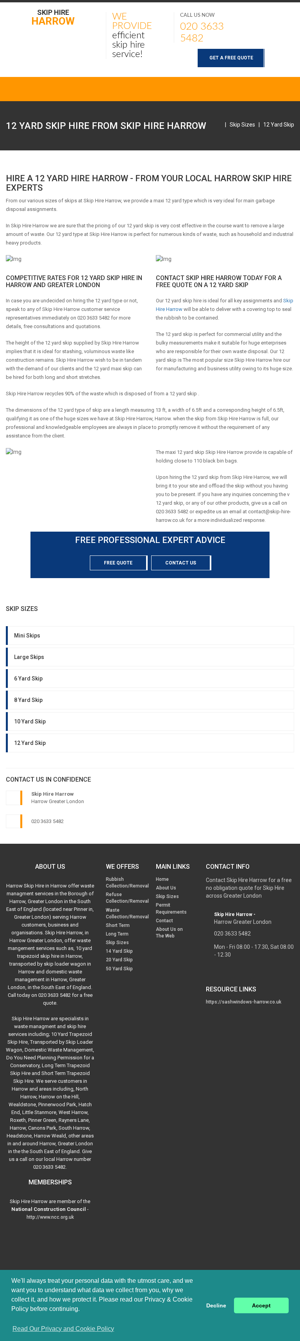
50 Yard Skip (119, 968)
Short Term (118, 925)
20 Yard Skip (119, 959)
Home (162, 879)
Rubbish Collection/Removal (127, 883)
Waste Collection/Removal (127, 913)
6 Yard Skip (28, 678)
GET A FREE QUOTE (231, 58)
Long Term (117, 934)
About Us (166, 888)
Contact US (180, 563)
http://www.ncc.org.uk (50, 1217)
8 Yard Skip (28, 700)
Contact (164, 920)
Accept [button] (261, 1305)
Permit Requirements (171, 908)
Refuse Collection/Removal (127, 898)
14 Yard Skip (119, 951)
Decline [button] (216, 1305)
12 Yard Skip (278, 124)
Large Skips (29, 657)
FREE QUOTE (118, 563)
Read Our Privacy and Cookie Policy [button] (63, 1328)
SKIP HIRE (53, 17)
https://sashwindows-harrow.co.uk (243, 1002)
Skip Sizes (242, 124)
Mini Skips (27, 635)
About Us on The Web (169, 933)
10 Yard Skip (30, 721)
